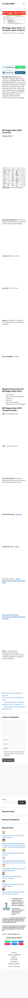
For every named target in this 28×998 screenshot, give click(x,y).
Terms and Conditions (14, 963)
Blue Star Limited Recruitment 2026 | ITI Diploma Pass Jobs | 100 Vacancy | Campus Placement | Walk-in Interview (13, 845)
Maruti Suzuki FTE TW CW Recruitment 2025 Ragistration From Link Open (13, 617)
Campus (6, 693)
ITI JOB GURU (8, 4)
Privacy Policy (14, 961)
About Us (14, 952)
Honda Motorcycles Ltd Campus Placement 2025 (13, 580)
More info (19, 514)
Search (4, 799)
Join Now (21, 67)
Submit (17, 546)
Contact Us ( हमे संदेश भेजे (14, 954)
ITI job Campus (8, 697)
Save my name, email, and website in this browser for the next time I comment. (14, 753)
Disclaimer (14, 957)
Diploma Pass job (15, 693)
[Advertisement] (14, 49)
